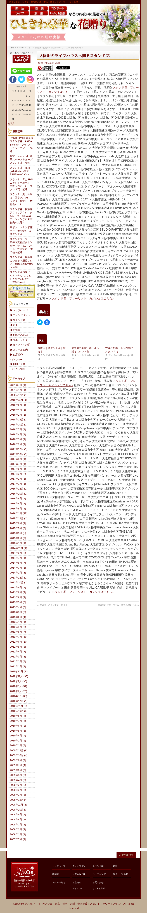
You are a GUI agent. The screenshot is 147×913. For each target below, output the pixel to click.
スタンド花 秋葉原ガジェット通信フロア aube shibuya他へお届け (21, 262)
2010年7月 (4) (18, 721)
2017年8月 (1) (18, 459)
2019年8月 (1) (18, 405)
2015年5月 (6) (18, 528)
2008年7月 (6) (18, 824)
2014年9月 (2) (18, 553)
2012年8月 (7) (18, 632)
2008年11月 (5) (18, 804)
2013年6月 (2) (18, 597)
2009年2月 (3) (18, 790)
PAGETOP (128, 855)
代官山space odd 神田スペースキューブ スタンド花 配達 (22, 159)
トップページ (20, 310)
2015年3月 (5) (18, 533)
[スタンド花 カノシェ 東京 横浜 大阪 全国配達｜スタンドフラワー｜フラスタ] (73, 24)
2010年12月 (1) (18, 701)
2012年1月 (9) (18, 666)
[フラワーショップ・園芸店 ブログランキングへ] (45, 68)
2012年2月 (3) (18, 661)
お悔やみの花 (20, 335)
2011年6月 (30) (18, 696)
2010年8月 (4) (18, 716)
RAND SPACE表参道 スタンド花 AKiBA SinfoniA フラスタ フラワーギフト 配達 (22, 145)
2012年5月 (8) (18, 646)
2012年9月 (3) (18, 627)
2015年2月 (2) (18, 538)
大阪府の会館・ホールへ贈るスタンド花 (118, 605)
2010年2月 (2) (18, 740)
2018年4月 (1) (18, 434)
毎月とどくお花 (21, 344)
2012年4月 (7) (18, 651)
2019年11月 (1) (18, 400)
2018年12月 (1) (18, 419)
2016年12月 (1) (18, 488)
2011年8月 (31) (18, 686)
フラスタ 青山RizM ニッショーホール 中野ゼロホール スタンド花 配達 (22, 184)
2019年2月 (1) (18, 414)
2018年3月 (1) (18, 439)
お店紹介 (18, 354)
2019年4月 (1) (18, 409)
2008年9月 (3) (18, 814)
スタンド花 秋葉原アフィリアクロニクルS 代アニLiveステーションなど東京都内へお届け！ (21, 216)
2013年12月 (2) (18, 577)
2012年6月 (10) (18, 641)
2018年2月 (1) (18, 444)
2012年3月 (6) (18, 656)
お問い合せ (19, 364)
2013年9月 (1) (18, 587)
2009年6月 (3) (18, 770)
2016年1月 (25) (18, 513)
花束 (15, 325)
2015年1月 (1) (18, 543)
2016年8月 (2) (18, 498)
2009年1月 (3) (18, 794)
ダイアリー (17, 359)
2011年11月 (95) (19, 676)
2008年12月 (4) (18, 800)
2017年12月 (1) (18, 449)
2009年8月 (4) (18, 760)
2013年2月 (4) (18, 617)
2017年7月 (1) (18, 464)
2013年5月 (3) (18, 602)
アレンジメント (21, 315)
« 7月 (11, 123)
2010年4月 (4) (18, 735)
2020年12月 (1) (18, 395)
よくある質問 (18, 369)
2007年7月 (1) (18, 839)
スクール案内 (20, 349)
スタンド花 (19, 320)
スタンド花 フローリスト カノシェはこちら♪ (83, 298)
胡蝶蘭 (16, 330)
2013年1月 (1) (18, 622)
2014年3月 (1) (18, 567)
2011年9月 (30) (18, 681)
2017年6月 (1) (18, 469)
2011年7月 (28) (18, 691)
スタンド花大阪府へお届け (50, 63)
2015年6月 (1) (18, 523)
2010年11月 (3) (18, 706)
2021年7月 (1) (18, 385)
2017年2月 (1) (18, 478)
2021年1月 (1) (18, 390)
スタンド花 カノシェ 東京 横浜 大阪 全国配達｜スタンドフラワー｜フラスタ (75, 903)
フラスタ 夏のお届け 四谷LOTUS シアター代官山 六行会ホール (21, 199)
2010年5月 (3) (18, 730)
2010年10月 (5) (18, 711)
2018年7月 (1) (18, 429)
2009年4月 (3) (18, 780)
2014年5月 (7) (18, 562)
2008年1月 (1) (18, 834)
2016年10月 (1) (18, 493)
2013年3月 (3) (18, 612)
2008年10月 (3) (18, 809)
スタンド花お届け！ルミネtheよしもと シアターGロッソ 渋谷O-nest (22, 277)
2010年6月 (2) (18, 725)
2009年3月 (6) (18, 785)
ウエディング (20, 340)
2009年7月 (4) (18, 765)
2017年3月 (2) (18, 474)
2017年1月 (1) (18, 484)
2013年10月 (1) (18, 582)
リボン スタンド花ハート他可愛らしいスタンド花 (21, 230)
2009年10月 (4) (18, 755)
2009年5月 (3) (18, 775)
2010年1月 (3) (18, 745)
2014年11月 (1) (18, 548)
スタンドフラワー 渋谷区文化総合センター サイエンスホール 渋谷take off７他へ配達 (21, 246)
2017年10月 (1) (18, 454)
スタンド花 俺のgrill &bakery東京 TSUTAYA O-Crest (20, 171)
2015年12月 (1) (18, 518)
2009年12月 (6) (18, 750)
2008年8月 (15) (18, 819)
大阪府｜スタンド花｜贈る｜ (52, 605)
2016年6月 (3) (18, 503)
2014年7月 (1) (18, 558)
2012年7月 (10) (18, 637)
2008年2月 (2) (18, 829)
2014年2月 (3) (18, 572)
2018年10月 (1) (18, 424)
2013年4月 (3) (18, 607)
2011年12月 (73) (19, 671)
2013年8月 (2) (18, 592)
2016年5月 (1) (18, 508)
